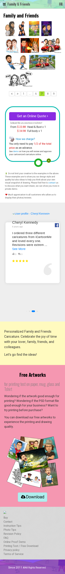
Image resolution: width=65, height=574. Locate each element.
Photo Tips (10, 530)
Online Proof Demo (15, 542)
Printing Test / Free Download (21, 546)
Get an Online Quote (32, 116)
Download (35, 497)
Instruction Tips (12, 526)
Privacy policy (12, 550)
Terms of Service (14, 554)
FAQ (6, 538)
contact (52, 182)
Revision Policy (12, 534)
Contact (8, 522)
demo (15, 151)
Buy (6, 518)
